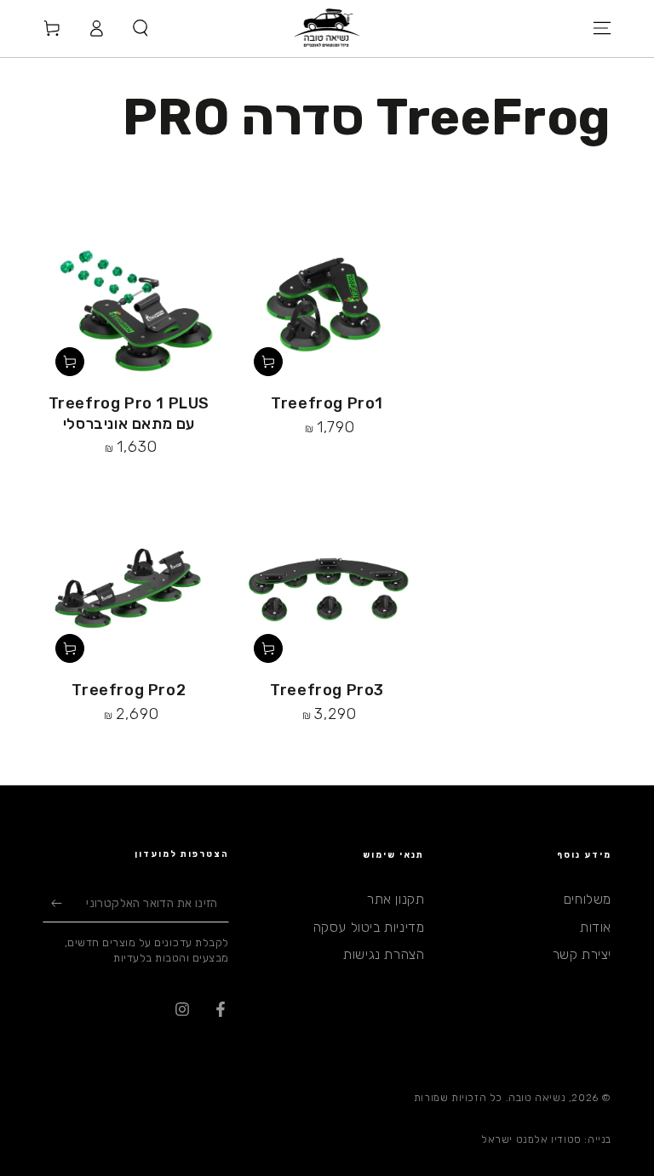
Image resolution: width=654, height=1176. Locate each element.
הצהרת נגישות (383, 954)
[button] (140, 28)
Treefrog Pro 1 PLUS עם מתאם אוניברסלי (129, 413)
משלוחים (587, 899)
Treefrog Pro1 (327, 403)
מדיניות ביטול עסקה (369, 927)
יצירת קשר (582, 954)
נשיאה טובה (536, 1098)
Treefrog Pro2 (129, 690)
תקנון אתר (395, 899)
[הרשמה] (52, 903)
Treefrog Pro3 (327, 690)
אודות (595, 927)
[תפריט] (602, 28)
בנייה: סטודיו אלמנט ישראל (546, 1139)
